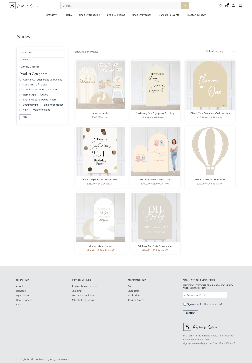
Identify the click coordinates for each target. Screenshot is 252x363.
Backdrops (43, 79)
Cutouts (52, 89)
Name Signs (29, 94)
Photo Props (30, 99)
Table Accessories (52, 104)
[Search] (185, 5)
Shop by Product (141, 15)
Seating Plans (30, 104)
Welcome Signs (41, 109)
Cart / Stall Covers (33, 89)
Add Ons (28, 79)
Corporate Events (169, 15)
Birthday (51, 15)
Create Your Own (196, 15)
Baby (69, 15)
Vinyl (25, 109)
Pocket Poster (49, 99)
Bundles (57, 79)
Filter (25, 117)
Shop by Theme (116, 15)
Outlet (44, 94)
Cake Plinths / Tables (35, 84)
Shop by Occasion (89, 15)
